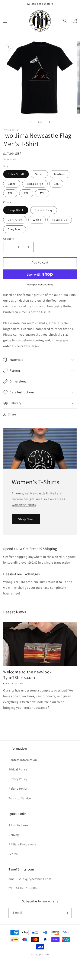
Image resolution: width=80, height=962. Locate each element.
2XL (56, 184)
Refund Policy (18, 788)
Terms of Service (20, 798)
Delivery (14, 835)
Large (12, 184)
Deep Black (16, 210)
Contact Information (23, 760)
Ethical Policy (18, 769)
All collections (18, 825)
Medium (60, 174)
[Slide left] (30, 122)
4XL (26, 193)
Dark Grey (15, 220)
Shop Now (25, 519)
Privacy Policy (18, 779)
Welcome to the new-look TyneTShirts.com (27, 674)
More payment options (40, 284)
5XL (42, 193)
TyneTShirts (43, 954)
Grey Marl (15, 229)
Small (39, 174)
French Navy (43, 210)
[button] (5, 21)
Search (13, 854)
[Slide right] (49, 122)
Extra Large (35, 184)
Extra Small (16, 174)
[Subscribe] (66, 913)
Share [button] (12, 414)
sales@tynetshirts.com (34, 879)
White (37, 220)
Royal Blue (59, 220)
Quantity (8, 238)
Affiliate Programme (22, 844)
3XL (10, 193)
